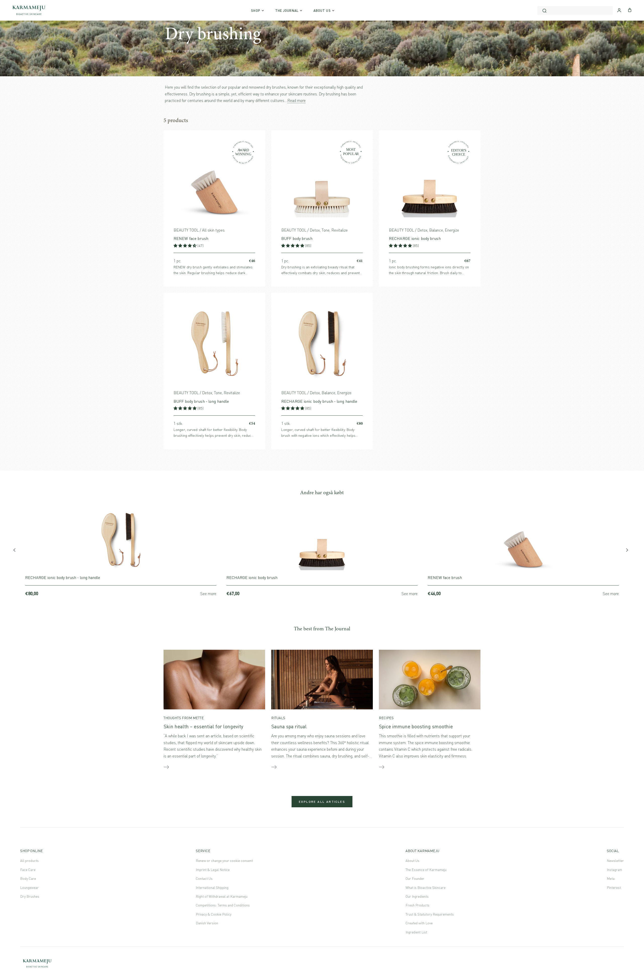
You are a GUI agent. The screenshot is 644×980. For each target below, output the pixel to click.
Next (627, 551)
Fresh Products (417, 905)
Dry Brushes (29, 896)
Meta (611, 878)
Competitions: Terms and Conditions (223, 905)
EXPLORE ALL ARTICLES (322, 802)
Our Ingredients (417, 896)
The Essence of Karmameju (426, 870)
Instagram (614, 870)
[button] (185, 245)
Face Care (27, 870)
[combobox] (575, 10)
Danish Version (207, 923)
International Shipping (212, 887)
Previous (16, 551)
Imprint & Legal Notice (213, 870)
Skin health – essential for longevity (203, 726)
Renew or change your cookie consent (224, 860)
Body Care (28, 878)
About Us (412, 860)
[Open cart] (629, 10)
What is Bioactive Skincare (426, 887)
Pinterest (614, 887)
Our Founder (415, 878)
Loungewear (29, 887)
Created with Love (419, 923)
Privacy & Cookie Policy (213, 914)
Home (169, 51)
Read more (296, 100)
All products (29, 860)
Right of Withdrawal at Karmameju (222, 896)
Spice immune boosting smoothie (416, 726)
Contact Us (204, 878)
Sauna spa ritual (289, 726)
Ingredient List (416, 932)
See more (208, 593)
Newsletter (615, 860)
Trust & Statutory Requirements (430, 914)
